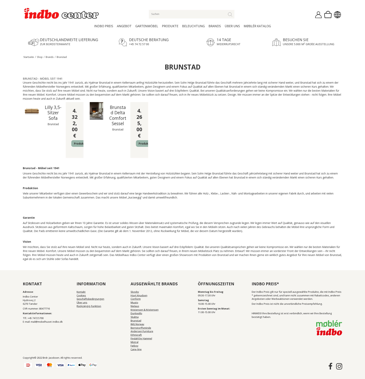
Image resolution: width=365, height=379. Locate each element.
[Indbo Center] (62, 14)
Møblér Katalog (257, 26)
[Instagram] (339, 366)
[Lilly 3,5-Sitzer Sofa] (32, 111)
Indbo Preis (103, 26)
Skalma (135, 317)
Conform (136, 299)
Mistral (134, 342)
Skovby (135, 291)
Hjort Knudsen (139, 295)
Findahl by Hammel (141, 338)
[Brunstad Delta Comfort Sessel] (96, 111)
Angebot (124, 26)
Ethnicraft (136, 335)
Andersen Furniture (142, 331)
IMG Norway (137, 324)
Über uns (232, 26)
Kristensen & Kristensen (145, 309)
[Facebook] (330, 366)
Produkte (170, 26)
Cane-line (136, 349)
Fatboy (134, 345)
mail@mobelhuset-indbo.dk (47, 321)
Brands (215, 26)
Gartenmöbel (146, 26)
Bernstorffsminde (141, 327)
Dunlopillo (136, 313)
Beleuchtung (193, 26)
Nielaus (135, 306)
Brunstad (136, 320)
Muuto (134, 302)
